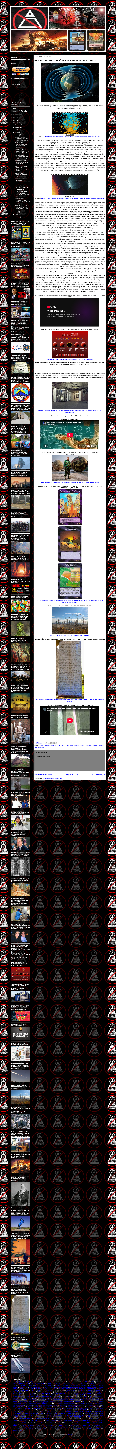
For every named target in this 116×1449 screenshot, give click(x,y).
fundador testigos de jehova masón (60, 1399)
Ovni (50, 1415)
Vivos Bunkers (67, 1428)
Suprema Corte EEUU (39, 1425)
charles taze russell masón (61, 1391)
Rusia (59, 1420)
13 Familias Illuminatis (47, 1382)
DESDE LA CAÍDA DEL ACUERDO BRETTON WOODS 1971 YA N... (21, 187)
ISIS (78, 1403)
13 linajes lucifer (60, 1382)
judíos (55, 1405)
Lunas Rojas (69, 745)
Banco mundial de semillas (77, 1387)
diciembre (18, 125)
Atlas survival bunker (36, 1387)
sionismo (31, 1422)
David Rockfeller (70, 1395)
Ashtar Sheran (58, 1385)
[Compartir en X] (53, 743)
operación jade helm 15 (75, 1413)
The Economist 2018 (75, 1427)
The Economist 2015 (62, 1427)
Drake (64, 1396)
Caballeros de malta (70, 1390)
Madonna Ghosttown (51, 1408)
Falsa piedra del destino (55, 1398)
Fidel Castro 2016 (33, 1399)
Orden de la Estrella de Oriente (91, 1413)
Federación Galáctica (17, 1399)
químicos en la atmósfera (25, 1418)
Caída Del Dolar (81, 1390)
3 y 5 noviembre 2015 (77, 1381)
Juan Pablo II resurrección (46, 1405)
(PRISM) (26, 1382)
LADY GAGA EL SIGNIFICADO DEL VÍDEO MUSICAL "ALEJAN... (20, 145)
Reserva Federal (85, 1418)
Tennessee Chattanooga (75, 1425)
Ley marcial (61, 1406)
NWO (42, 1413)
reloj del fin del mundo (59, 1418)
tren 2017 (16, 1428)
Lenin (54, 1406)
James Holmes (89, 1403)
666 (93, 1382)
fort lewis (49, 1399)
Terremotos (16, 1427)
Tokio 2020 (101, 1427)
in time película (59, 1403)
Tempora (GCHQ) (63, 1425)
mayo (16, 217)
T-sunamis (41, 747)
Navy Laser (61, 1411)
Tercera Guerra (96, 1425)
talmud (55, 1425)
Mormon (29, 1411)
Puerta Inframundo (64, 1417)
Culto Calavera (52, 1395)
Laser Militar (36, 1406)
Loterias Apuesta (89, 1406)
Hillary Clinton (94, 1401)
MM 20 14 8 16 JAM (94, 1410)
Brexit (55, 1390)
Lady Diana (22, 1406)
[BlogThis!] (51, 743)
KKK (99, 1405)
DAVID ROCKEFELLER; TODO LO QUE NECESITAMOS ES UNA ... (22, 194)
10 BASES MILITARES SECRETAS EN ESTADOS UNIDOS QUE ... (22, 181)
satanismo (86, 1420)
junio (16, 214)
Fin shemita (42, 1399)
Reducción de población (42, 1418)
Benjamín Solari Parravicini (66, 1388)
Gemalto (97, 1399)
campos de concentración (94, 1390)
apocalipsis (21, 1385)
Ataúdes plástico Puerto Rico (79, 1385)
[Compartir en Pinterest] (56, 743)
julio (16, 212)
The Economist (51, 1427)
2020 (69, 1381)
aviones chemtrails (49, 1387)
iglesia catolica (17, 1403)
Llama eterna (81, 1406)
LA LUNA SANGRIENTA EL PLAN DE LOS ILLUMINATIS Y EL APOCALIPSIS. (70, 359)
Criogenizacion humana (18, 1395)
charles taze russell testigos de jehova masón (79, 1391)
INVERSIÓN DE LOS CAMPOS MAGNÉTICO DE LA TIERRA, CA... (21, 151)
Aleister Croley (59, 1383)
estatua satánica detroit (18, 1398)
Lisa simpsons (72, 1406)
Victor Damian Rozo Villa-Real (54, 1428)
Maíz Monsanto (78, 1408)
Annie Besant (84, 1383)
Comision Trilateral (76, 1393)
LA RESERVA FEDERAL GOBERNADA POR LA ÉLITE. (21, 175)
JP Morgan (35, 1405)
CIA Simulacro (31, 1393)
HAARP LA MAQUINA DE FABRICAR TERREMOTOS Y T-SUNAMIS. (70, 635)
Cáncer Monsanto (18, 1392)
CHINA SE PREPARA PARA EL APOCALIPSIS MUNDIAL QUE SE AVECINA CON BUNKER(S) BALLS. (69, 482)
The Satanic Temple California (90, 1427)
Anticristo (91, 1383)
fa (34, 1398)
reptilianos (68, 1418)
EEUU (80, 1396)
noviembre (18, 127)
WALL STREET (76, 1428)
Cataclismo (41, 1392)
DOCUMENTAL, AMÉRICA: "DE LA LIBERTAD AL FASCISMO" (22, 162)
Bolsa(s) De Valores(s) (37, 1390)
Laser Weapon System (46, 1406)
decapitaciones (89, 1395)
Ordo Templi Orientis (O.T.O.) (26, 1415)
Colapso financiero (45, 1393)
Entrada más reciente (43, 774)
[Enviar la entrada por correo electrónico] (45, 743)
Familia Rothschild (92, 1398)
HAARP (85, 1401)
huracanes (101, 1401)
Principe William (20, 1417)
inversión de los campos (58, 745)
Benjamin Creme (53, 1388)
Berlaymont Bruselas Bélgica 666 (86, 1388)
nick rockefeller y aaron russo (83, 1411)
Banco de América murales (61, 1387)
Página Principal (72, 774)
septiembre (18, 132)
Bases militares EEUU (41, 1388)
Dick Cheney (99, 1395)
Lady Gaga (29, 1406)
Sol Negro (59, 1422)
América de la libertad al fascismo (71, 1383)
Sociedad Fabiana (50, 1422)
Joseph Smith (29, 1405)
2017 (15, 117)
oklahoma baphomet (59, 1413)
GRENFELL (59, 1401)
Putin (15, 1418)
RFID (92, 1418)
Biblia (100, 1388)
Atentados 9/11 (24, 1387)
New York (69, 1411)
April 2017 (31, 1385)
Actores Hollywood (23, 1383)
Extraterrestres (28, 1398)
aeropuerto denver (37, 1383)
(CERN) (15, 1382)
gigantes (31, 1401)
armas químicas (48, 1385)
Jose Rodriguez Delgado (18, 1405)
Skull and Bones (39, 1422)
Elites (85, 1396)
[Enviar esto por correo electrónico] (49, 743)
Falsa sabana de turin (68, 1398)
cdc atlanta (50, 1392)
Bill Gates (15, 1390)
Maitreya (59, 1408)
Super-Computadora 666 (27, 1425)
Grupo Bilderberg (68, 1401)
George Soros (23, 1401)
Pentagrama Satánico (58, 1415)
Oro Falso (37, 1415)
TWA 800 (39, 1428)
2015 (15, 122)
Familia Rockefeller (80, 1398)
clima (37, 1393)
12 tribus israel (35, 1382)
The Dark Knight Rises (40, 1427)
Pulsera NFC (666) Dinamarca (78, 1417)
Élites (91, 1396)
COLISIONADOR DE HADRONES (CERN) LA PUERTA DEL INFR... (22, 156)
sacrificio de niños (67, 1420)
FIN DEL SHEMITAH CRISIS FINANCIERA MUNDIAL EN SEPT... (21, 138)
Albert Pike (50, 1383)
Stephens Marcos (68, 1422)
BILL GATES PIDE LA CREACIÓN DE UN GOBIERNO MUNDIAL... (22, 207)
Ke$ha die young (92, 1405)
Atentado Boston (92, 1385)
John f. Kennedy (98, 1403)
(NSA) (20, 1382)
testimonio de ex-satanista (27, 1427)
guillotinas (77, 1401)
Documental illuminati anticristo (33, 1396)
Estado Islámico (98, 1396)
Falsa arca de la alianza (42, 1398)
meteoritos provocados (67, 1410)
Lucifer (97, 1406)
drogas (69, 1396)
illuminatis (46, 1403)
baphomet (22, 1388)
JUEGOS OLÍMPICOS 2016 (66, 1405)
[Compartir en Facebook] (54, 743)
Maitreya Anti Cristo (67, 1408)
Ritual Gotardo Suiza (23, 1420)
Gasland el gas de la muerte (87, 1399)
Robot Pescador (35, 1420)
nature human (54, 1411)
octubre (17, 130)
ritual (15, 1420)
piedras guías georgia (93, 1415)
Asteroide (66, 1385)
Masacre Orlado (21, 1410)
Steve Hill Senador (78, 1422)
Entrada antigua (98, 774)
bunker (61, 1390)
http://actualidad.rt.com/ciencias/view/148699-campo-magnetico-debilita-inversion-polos (72, 136)
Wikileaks (84, 1428)
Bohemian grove (24, 1390)
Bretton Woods (48, 1390)
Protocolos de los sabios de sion (49, 1417)
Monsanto (22, 1411)
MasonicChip (41, 1410)
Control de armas (86, 1393)
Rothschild (53, 1420)
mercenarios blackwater (53, 1410)
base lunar (30, 1388)
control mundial (98, 1393)
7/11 (97, 1381)
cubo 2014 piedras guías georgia (35, 1395)
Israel (82, 1403)
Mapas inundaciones (89, 1408)
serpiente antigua (16, 1422)
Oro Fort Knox (44, 1415)
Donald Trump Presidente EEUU (51, 1396)
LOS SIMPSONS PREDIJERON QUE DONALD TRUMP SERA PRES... (22, 201)
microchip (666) (81, 1410)
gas (78, 1399)
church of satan (17, 1393)
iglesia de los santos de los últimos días (31, 1403)
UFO (44, 1428)
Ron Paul (47, 1420)
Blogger (70, 1434)
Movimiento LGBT (45, 1411)
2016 (15, 120)
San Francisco (77, 1420)
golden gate (52, 1401)
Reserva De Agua (76, 1418)
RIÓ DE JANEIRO (99, 1418)
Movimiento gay (36, 1411)
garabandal (73, 1399)
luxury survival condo (38, 1408)
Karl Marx (85, 1405)
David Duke (61, 1395)
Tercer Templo (86, 1425)
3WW (86, 1382)
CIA (25, 1393)
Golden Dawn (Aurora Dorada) (41, 1401)
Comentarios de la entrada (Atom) (52, 778)
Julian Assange (77, 1405)
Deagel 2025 (79, 1395)
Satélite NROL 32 (98, 1420)
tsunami (22, 1428)
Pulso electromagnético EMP (95, 1417)
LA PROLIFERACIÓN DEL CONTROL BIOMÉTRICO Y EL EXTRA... (21, 169)
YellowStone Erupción (18, 1430)
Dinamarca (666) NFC (18, 1396)
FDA (101, 1398)
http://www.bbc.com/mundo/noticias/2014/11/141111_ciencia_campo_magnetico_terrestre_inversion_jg (72, 198)
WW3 (90, 1429)
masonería (30, 1410)
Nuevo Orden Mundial (31, 1413)
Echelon (75, 1396)
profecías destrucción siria (33, 1417)
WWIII (98, 1429)
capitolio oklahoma (31, 1392)
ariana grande (38, 1385)
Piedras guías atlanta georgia (82, 745)
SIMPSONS (24, 1422)
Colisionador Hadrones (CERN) (61, 1393)
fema (25, 1399)
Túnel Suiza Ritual (30, 1428)
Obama (48, 1413)
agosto (17, 135)
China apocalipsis (46, 745)
